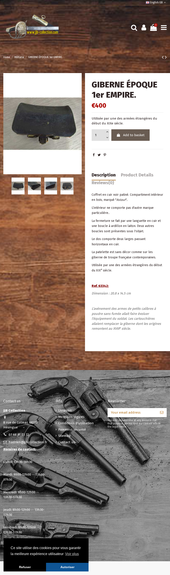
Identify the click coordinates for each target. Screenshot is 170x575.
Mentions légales (71, 417)
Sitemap (64, 436)
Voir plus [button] (72, 554)
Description (104, 175)
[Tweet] (99, 155)
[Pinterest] (105, 155)
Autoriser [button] (67, 567)
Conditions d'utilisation (76, 423)
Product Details (137, 175)
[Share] (94, 155)
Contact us (66, 442)
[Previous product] (163, 57)
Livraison (65, 410)
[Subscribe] (162, 412)
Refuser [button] (25, 567)
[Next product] (166, 57)
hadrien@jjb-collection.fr (28, 442)
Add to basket (134, 135)
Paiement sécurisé (72, 430)
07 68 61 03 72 (19, 435)
